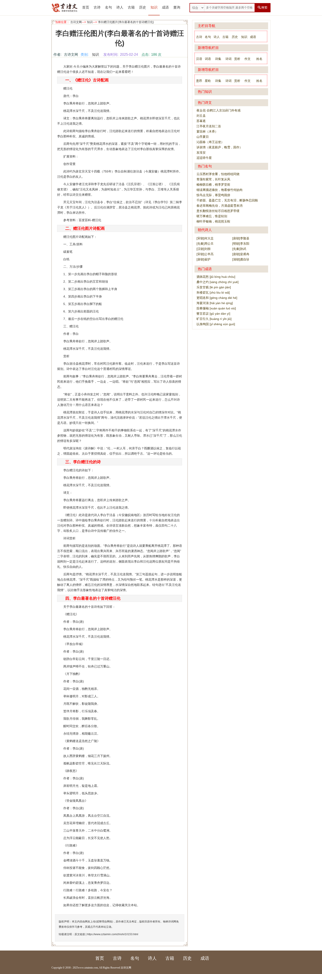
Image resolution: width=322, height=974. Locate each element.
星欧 (208, 81)
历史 (142, 7)
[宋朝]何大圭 (205, 238)
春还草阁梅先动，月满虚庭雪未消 (219, 205)
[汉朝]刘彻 (203, 249)
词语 (208, 59)
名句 (108, 7)
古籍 (131, 7)
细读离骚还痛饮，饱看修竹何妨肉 (219, 190)
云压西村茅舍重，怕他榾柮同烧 (217, 174)
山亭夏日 (202, 136)
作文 (247, 59)
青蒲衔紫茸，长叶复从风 (213, 179)
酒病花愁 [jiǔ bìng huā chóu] (215, 276)
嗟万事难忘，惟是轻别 (211, 216)
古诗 (97, 7)
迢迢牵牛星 (204, 158)
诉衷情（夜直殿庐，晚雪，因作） (219, 147)
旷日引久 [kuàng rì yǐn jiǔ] (214, 319)
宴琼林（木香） (207, 131)
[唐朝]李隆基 (240, 238)
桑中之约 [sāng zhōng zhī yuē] (217, 282)
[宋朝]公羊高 (205, 254)
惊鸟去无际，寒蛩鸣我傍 (213, 195)
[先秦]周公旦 (205, 243)
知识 (153, 7)
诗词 (228, 59)
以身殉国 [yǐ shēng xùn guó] (215, 324)
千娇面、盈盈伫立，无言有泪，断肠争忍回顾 (227, 200)
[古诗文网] (64, 7)
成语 (165, 7)
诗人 (119, 7)
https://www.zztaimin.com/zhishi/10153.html (112, 934)
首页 (85, 7)
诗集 (218, 59)
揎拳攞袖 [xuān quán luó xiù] (216, 308)
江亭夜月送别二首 (208, 126)
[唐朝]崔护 (203, 259)
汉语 (199, 59)
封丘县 (201, 115)
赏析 (237, 59)
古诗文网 (76, 22)
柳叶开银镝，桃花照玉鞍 (213, 221)
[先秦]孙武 (239, 249)
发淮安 (201, 152)
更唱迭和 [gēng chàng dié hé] (216, 298)
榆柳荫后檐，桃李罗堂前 (213, 184)
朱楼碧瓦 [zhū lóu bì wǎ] (213, 292)
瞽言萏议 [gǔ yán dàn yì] (213, 313)
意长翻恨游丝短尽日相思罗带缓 (217, 211)
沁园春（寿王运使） (210, 142)
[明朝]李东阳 (240, 243)
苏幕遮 (201, 121)
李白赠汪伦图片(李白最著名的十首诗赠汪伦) (126, 22)
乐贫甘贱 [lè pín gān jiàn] (213, 287)
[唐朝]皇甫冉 (240, 254)
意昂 (199, 81)
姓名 (259, 59)
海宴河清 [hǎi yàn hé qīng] (214, 303)
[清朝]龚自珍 (240, 259)
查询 (176, 7)
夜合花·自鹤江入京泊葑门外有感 (218, 110)
